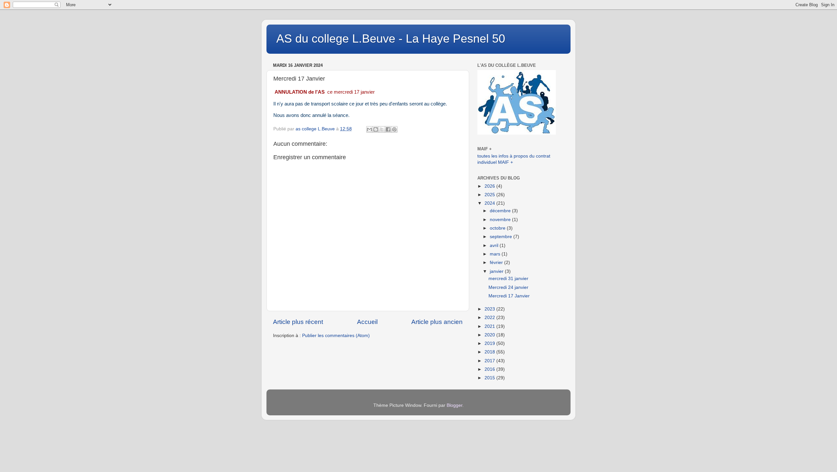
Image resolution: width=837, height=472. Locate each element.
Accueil (367, 321)
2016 (490, 369)
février (497, 262)
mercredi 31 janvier (508, 278)
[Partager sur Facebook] (388, 129)
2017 (490, 360)
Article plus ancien (437, 321)
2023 (490, 309)
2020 (490, 334)
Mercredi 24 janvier (508, 287)
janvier (497, 271)
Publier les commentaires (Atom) (336, 335)
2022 (490, 317)
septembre (501, 236)
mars (496, 254)
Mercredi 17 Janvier (509, 295)
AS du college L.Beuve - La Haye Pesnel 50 (390, 38)
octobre (498, 228)
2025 (490, 194)
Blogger (454, 405)
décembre (501, 210)
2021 (490, 326)
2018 (490, 351)
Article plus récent (298, 321)
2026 (490, 186)
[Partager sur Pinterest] (394, 129)
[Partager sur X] (382, 129)
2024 (490, 203)
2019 (490, 343)
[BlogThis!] (375, 129)
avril (495, 245)
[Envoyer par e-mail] (369, 129)
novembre (501, 219)
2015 (490, 377)
